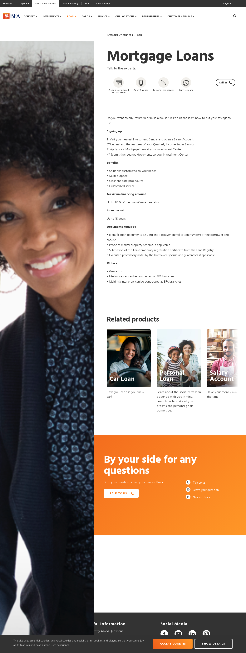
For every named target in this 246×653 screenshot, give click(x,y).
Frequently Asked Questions (104, 631)
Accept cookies (173, 643)
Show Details (213, 643)
